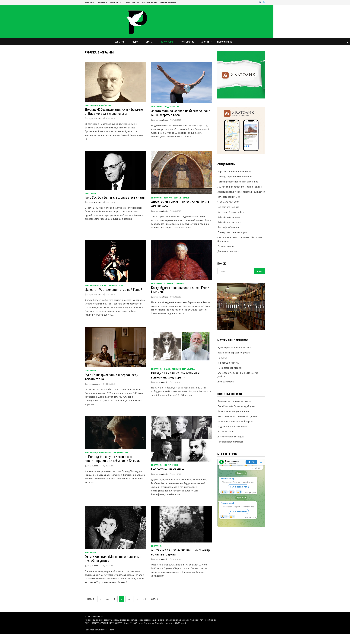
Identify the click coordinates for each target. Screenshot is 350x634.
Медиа (135, 41)
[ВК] (260, 2)
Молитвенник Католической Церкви (237, 416)
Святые (177, 198)
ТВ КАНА (222, 357)
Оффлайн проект (149, 2)
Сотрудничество (131, 2)
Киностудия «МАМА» (228, 362)
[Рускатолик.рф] (136, 21)
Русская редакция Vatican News (234, 347)
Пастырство (187, 41)
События (119, 41)
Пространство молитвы (230, 441)
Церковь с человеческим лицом (234, 171)
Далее (154, 598)
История (168, 198)
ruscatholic (96, 118)
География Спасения (228, 227)
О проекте (102, 2)
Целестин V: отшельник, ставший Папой (113, 290)
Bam (112, 629)
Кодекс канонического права (233, 426)
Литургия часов (225, 431)
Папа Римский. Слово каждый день (236, 406)
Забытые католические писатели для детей (241, 191)
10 (129, 598)
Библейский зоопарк (228, 217)
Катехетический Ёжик (229, 196)
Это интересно (171, 465)
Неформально (224, 41)
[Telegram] (263, 2)
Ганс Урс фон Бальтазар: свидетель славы (115, 197)
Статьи (149, 41)
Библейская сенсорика (229, 222)
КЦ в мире (168, 283)
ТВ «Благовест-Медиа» (229, 367)
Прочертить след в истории (232, 232)
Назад (90, 598)
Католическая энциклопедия (233, 411)
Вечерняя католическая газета (234, 401)
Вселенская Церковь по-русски (233, 352)
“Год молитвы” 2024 (228, 201)
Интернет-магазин (168, 2)
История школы (225, 246)
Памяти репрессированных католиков (237, 181)
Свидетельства (171, 106)
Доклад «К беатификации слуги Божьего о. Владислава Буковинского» (114, 112)
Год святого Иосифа (228, 206)
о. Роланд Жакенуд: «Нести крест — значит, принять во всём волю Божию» (112, 459)
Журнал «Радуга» (226, 381)
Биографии (90, 105)
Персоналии (167, 41)
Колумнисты (115, 2)
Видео (100, 105)
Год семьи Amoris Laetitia (230, 212)
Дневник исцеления (228, 251)
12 (144, 598)
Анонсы (206, 41)
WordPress (102, 629)
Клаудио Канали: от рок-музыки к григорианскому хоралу (175, 375)
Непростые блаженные (167, 469)
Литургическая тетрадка (230, 436)
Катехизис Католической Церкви (235, 421)
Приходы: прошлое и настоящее (234, 176)
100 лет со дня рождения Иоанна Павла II (239, 186)
